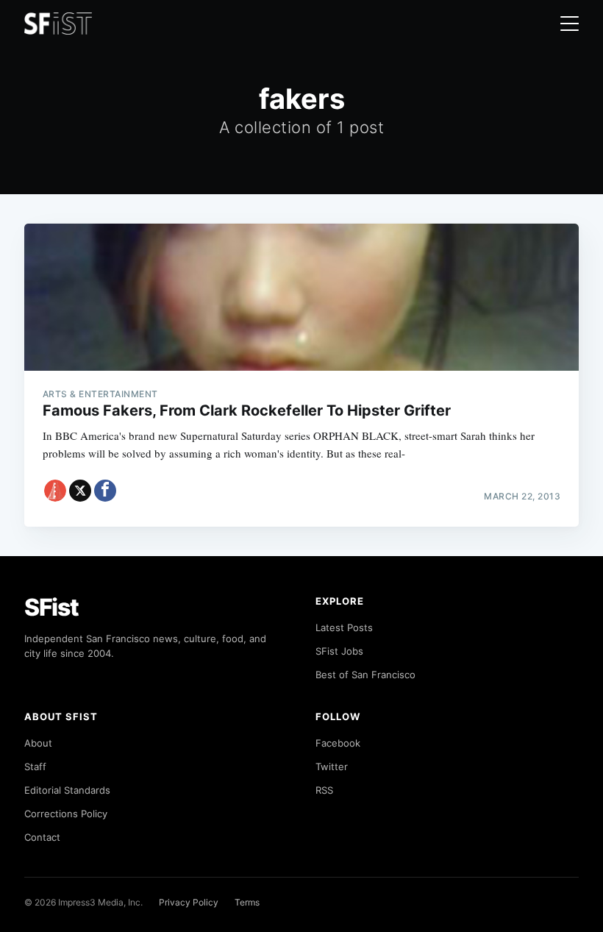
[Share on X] (80, 490)
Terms (247, 902)
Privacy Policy (188, 902)
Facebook (337, 743)
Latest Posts (344, 627)
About (38, 743)
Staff (35, 766)
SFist (51, 607)
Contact (42, 837)
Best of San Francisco (365, 674)
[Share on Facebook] (105, 490)
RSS (324, 790)
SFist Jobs (339, 651)
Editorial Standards (67, 790)
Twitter (331, 766)
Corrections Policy (65, 813)
